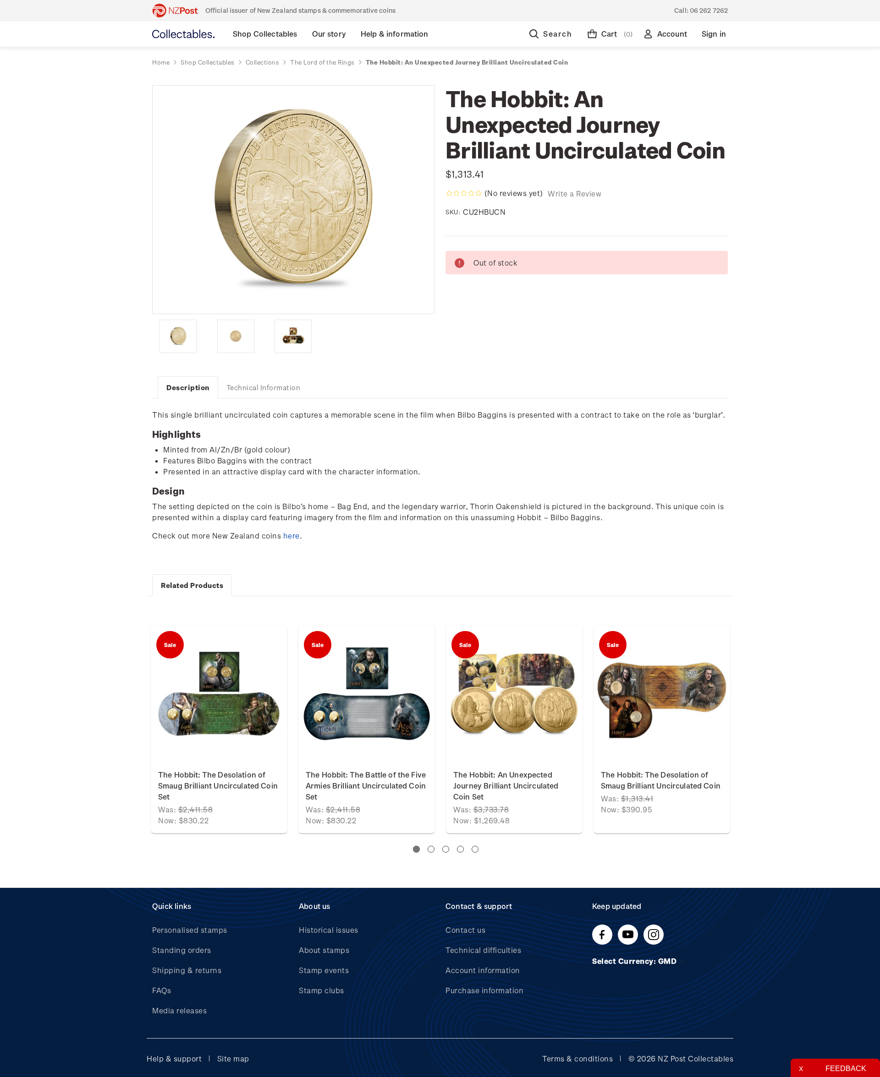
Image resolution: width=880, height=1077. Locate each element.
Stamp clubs (321, 990)
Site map (233, 1058)
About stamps (324, 950)
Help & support (174, 1058)
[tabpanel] (514, 729)
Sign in (714, 33)
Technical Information (263, 387)
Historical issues (328, 929)
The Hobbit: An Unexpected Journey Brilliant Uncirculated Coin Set (506, 785)
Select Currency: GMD (635, 961)
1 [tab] (416, 849)
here (291, 535)
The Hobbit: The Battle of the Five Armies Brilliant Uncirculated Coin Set (366, 785)
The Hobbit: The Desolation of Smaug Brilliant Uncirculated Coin (660, 780)
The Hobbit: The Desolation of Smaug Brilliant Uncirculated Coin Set (218, 785)
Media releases (179, 1010)
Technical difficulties (483, 950)
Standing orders (181, 950)
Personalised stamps (189, 929)
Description (187, 387)
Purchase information (484, 990)
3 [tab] (445, 849)
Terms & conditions (577, 1058)
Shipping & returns (186, 970)
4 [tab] (460, 849)
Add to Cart (219, 693)
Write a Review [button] (574, 193)
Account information (483, 970)
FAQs (161, 990)
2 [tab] (431, 849)
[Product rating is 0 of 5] (464, 193)
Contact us (465, 929)
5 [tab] (475, 849)
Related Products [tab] (192, 585)
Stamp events (324, 970)
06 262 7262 (709, 10)
